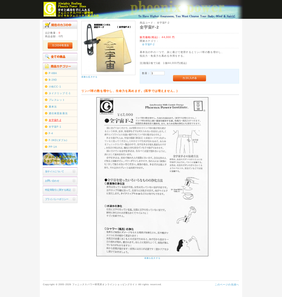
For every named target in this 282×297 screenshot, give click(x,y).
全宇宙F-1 (55, 126)
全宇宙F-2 (55, 120)
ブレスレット (57, 99)
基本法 (53, 106)
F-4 (51, 133)
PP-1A (53, 146)
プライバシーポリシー (57, 199)
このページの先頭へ (227, 284)
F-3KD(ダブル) (58, 140)
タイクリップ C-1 (60, 93)
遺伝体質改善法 (58, 113)
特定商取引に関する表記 (58, 189)
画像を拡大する (89, 77)
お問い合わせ (52, 180)
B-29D (53, 79)
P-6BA (53, 73)
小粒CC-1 (55, 86)
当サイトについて (54, 171)
